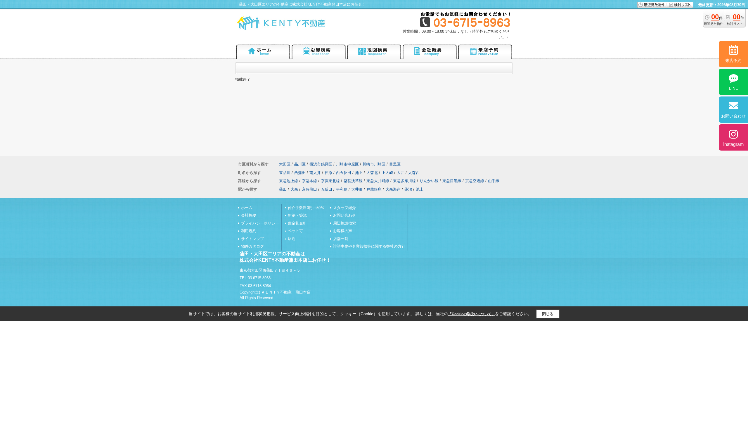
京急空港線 (474, 181)
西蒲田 (300, 172)
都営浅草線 (353, 181)
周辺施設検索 (344, 223)
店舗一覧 (340, 239)
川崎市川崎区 (374, 164)
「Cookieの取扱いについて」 (471, 314)
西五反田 (343, 172)
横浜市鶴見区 (320, 164)
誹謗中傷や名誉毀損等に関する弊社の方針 (369, 246)
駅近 (291, 239)
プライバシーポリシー (260, 223)
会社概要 (248, 215)
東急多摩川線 (404, 181)
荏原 (328, 172)
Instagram (733, 144)
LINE (733, 88)
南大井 (315, 172)
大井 (400, 172)
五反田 (326, 189)
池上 (359, 172)
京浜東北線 (330, 181)
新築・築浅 (297, 215)
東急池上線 (288, 181)
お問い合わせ (344, 215)
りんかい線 (429, 181)
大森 (294, 189)
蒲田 (283, 189)
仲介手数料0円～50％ (306, 208)
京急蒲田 (309, 189)
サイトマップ (252, 239)
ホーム (246, 208)
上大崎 (387, 172)
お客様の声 (342, 231)
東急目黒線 (451, 181)
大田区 (284, 164)
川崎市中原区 (347, 164)
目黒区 (395, 164)
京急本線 (309, 181)
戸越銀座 (374, 189)
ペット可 (295, 231)
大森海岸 (393, 189)
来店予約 (733, 60)
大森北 (372, 172)
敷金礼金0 (296, 223)
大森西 (414, 172)
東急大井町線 (377, 181)
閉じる (547, 314)
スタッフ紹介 (344, 208)
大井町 (357, 189)
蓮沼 (408, 189)
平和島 (341, 189)
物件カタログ (252, 246)
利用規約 (248, 231)
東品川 (284, 172)
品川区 (300, 164)
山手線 (493, 181)
